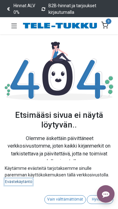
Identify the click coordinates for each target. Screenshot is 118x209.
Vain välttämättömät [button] (65, 199)
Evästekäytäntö (18, 182)
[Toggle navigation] (14, 26)
